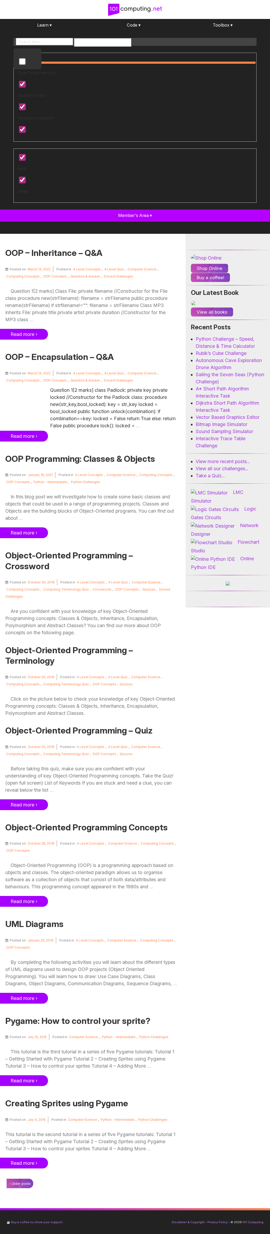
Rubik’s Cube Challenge (221, 353)
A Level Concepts (87, 269)
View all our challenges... (222, 468)
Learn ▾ (44, 25)
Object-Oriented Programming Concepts (86, 827)
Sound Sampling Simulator (224, 431)
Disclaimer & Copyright (188, 1222)
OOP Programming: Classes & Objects (80, 459)
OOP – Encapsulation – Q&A (59, 357)
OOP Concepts (55, 276)
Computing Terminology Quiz (66, 589)
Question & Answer (85, 276)
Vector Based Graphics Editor (227, 417)
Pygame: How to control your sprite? (77, 1021)
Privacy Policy (218, 1222)
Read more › (24, 334)
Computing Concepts (23, 276)
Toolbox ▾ (223, 25)
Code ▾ (134, 25)
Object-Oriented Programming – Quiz (79, 730)
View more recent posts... (223, 461)
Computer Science (142, 269)
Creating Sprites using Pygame (66, 1103)
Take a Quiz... (210, 475)
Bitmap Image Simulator (221, 424)
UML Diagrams (34, 924)
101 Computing (252, 1222)
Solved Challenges (118, 276)
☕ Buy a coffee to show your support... (36, 1222)
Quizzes (148, 589)
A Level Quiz (114, 269)
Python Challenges (85, 482)
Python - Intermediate (50, 482)
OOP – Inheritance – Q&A (53, 253)
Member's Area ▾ (135, 215)
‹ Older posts (20, 1183)
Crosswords (102, 589)
